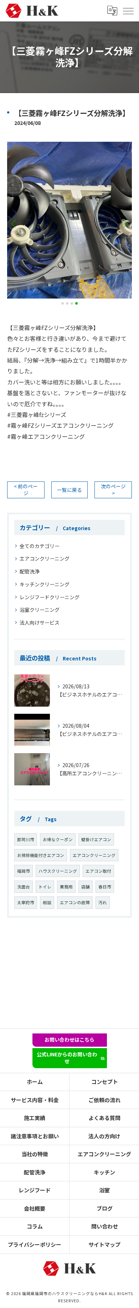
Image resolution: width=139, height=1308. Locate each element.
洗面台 (23, 887)
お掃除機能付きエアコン (40, 855)
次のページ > (113, 489)
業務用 (66, 887)
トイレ (44, 887)
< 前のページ (26, 489)
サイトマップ (104, 1244)
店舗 (85, 887)
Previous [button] (14, 223)
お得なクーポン (58, 839)
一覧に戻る (69, 489)
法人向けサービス (40, 622)
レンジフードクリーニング (49, 597)
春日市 (104, 887)
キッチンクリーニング (45, 584)
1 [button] (62, 303)
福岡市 (23, 871)
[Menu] (128, 11)
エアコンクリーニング (45, 558)
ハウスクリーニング (57, 871)
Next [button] (125, 223)
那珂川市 (25, 839)
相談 (47, 902)
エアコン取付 (98, 871)
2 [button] (67, 303)
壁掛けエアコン (96, 839)
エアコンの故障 (75, 902)
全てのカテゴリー (40, 545)
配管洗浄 (30, 571)
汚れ (102, 902)
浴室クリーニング (40, 609)
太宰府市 (25, 902)
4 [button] (76, 303)
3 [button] (72, 303)
